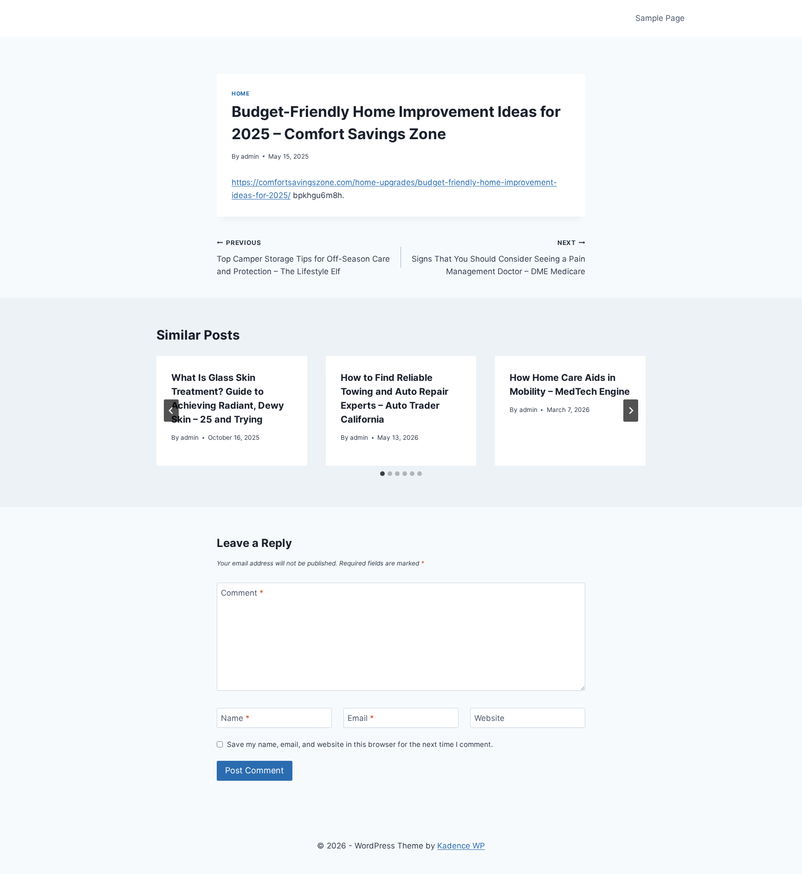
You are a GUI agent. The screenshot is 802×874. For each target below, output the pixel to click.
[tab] (382, 473)
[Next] (630, 410)
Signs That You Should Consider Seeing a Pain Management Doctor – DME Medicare (498, 257)
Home (240, 93)
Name (235, 718)
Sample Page (660, 18)
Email (361, 718)
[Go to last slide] (171, 410)
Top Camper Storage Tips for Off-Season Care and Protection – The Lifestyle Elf (303, 257)
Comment (242, 593)
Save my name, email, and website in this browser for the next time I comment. (360, 744)
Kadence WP (461, 845)
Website (489, 718)
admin (250, 156)
